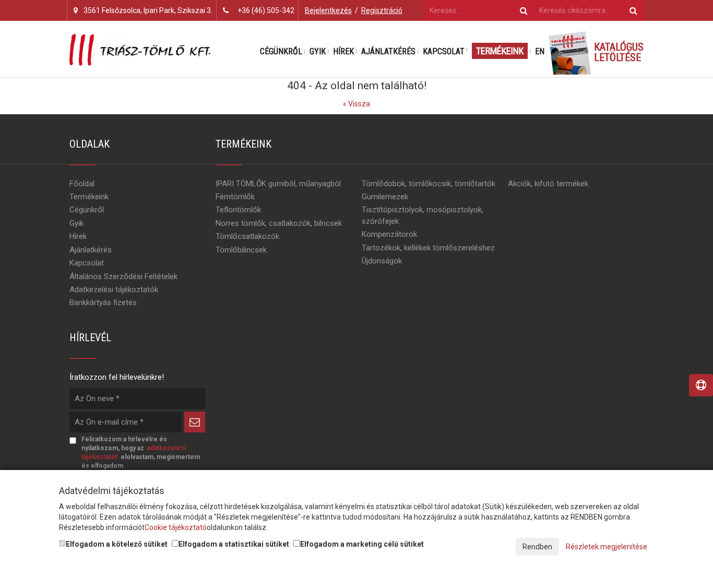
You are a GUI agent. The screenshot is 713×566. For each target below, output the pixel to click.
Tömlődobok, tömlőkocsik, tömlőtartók (428, 183)
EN (539, 51)
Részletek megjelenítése (606, 547)
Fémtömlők (235, 196)
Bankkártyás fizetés (103, 302)
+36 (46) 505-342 (265, 10)
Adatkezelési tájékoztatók (113, 289)
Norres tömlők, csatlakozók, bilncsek (279, 223)
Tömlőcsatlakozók (247, 236)
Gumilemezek (385, 196)
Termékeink (500, 50)
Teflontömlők (238, 209)
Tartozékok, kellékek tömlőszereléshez (428, 247)
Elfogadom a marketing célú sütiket (362, 544)
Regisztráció (381, 10)
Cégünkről (281, 51)
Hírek (343, 51)
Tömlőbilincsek (241, 250)
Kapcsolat (444, 51)
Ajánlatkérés (388, 51)
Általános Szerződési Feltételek (123, 276)
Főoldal (81, 183)
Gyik (318, 51)
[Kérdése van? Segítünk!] (701, 385)
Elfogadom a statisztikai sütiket (234, 544)
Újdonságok (382, 261)
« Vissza (356, 104)
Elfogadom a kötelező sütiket (117, 544)
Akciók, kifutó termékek (548, 183)
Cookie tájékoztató (176, 527)
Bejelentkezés (328, 10)
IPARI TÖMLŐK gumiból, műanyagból (278, 183)
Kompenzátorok (389, 234)
